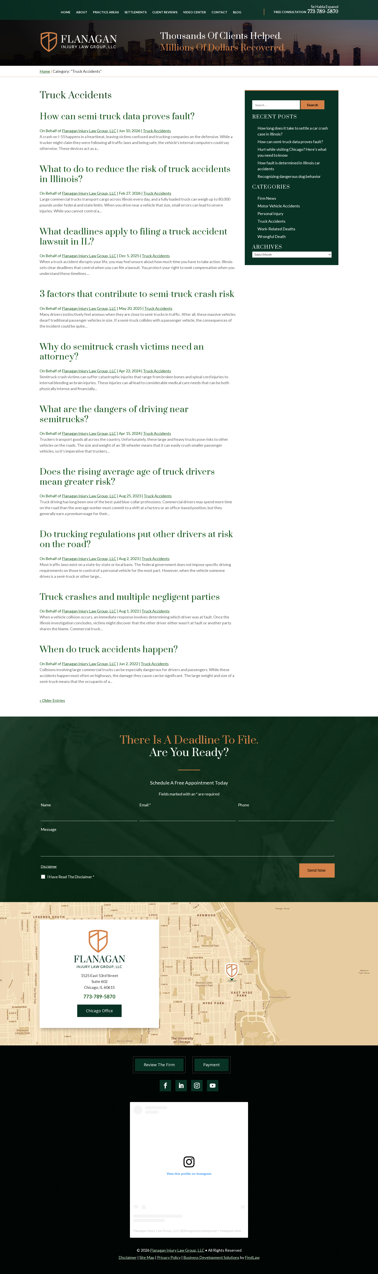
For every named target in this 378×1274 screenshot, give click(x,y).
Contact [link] (219, 12)
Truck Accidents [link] (157, 130)
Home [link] (65, 12)
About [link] (81, 12)
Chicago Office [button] (99, 1010)
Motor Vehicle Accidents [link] (278, 205)
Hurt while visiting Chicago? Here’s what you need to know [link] (292, 152)
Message (48, 829)
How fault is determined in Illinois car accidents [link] (288, 165)
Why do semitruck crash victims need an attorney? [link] (122, 352)
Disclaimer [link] (128, 1257)
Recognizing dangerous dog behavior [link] (289, 176)
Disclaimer (49, 866)
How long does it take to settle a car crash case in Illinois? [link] (292, 131)
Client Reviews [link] (164, 12)
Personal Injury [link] (270, 213)
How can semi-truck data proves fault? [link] (117, 116)
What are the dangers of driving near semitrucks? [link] (114, 414)
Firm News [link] (266, 198)
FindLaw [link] (252, 1257)
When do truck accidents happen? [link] (109, 649)
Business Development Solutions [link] (211, 1257)
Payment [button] (211, 1064)
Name (46, 804)
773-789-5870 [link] (323, 12)
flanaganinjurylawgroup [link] (200, 1230)
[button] (165, 1085)
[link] (78, 41)
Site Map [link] (146, 1257)
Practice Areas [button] (106, 12)
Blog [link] (237, 12)
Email (145, 804)
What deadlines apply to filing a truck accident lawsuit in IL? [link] (133, 237)
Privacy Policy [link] (169, 1257)
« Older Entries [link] (52, 700)
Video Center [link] (194, 12)
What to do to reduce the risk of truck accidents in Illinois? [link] (135, 174)
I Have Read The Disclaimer (70, 877)
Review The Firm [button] (159, 1064)
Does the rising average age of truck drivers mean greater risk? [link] (127, 477)
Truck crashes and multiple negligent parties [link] (130, 597)
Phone (243, 804)
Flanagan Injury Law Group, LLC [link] (89, 130)
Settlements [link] (135, 12)
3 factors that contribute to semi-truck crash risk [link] (137, 294)
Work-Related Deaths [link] (276, 228)
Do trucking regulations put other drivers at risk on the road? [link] (136, 539)
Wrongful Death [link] (271, 236)
